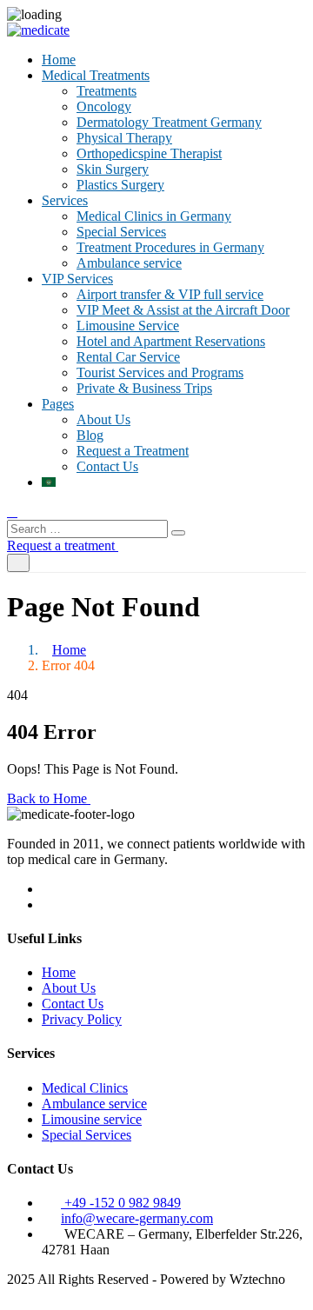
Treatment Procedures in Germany (170, 247)
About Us (103, 419)
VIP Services (77, 278)
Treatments (107, 90)
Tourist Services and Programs (160, 372)
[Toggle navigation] (18, 563)
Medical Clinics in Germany (154, 216)
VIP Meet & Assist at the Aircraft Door (183, 310)
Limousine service (92, 1119)
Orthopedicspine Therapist (149, 153)
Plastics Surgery (120, 184)
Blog (90, 435)
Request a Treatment (133, 450)
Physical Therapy (124, 137)
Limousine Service (128, 325)
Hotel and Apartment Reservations (171, 341)
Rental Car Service (128, 356)
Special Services (121, 231)
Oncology (104, 106)
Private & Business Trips (144, 388)
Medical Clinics (85, 1088)
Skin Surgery (113, 169)
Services (65, 200)
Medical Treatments (96, 75)
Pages (58, 403)
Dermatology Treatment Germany (169, 122)
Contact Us (107, 466)
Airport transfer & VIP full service (170, 294)
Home (59, 59)
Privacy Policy (82, 1019)
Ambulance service (129, 263)
